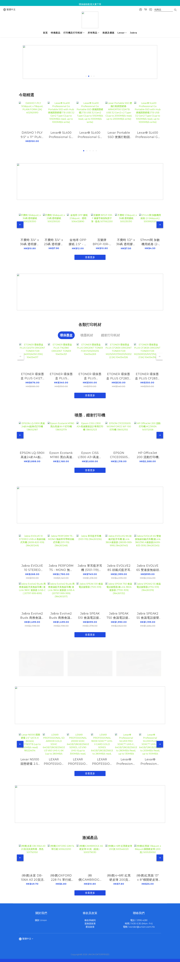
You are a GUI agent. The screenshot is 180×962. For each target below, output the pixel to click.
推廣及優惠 (108, 32)
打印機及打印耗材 (73, 32)
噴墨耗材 (87, 335)
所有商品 (92, 32)
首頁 (45, 32)
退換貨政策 (90, 923)
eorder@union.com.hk (142, 926)
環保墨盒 (66, 335)
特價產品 (55, 32)
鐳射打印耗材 (110, 335)
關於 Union (41, 920)
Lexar (121, 32)
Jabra (133, 32)
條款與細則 (90, 920)
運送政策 (90, 926)
